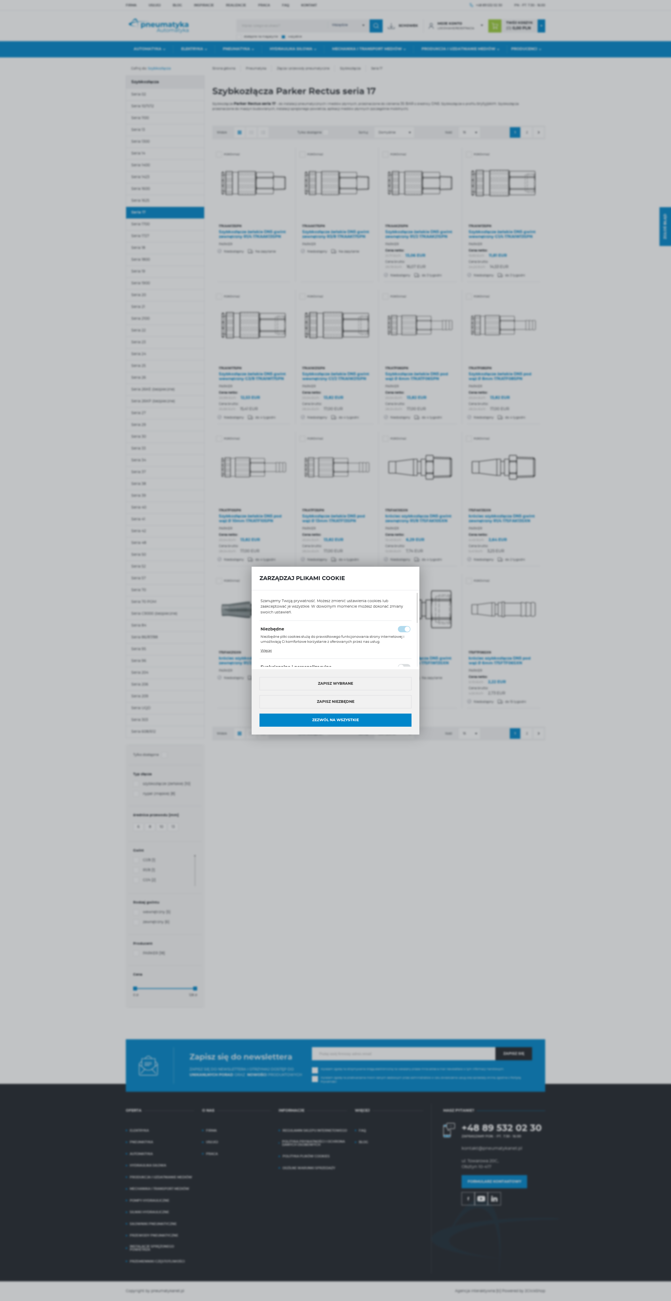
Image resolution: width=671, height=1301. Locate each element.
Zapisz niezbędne (335, 702)
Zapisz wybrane (335, 684)
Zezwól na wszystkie (335, 720)
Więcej (266, 650)
